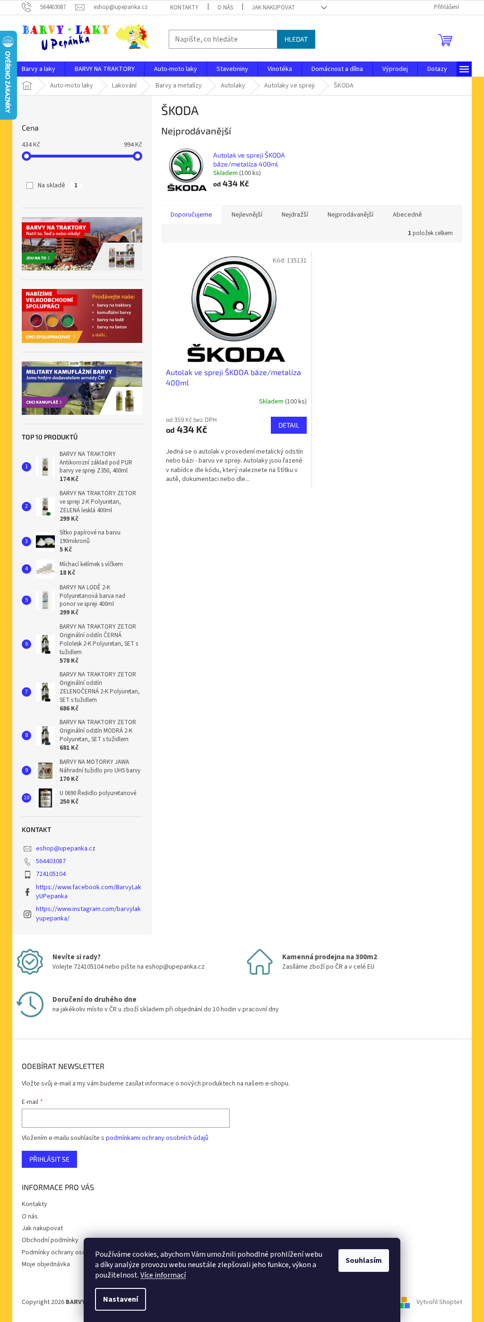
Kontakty (184, 7)
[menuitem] (38, 69)
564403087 (51, 861)
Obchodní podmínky (50, 1240)
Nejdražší (295, 214)
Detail (288, 425)
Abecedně (407, 214)
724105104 (51, 874)
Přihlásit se (49, 1159)
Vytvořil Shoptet (439, 1302)
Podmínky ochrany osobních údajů (70, 1252)
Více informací (163, 1275)
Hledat (296, 39)
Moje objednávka (46, 1264)
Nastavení (120, 1299)
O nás (225, 7)
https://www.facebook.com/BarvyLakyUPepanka (88, 892)
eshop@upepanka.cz (65, 848)
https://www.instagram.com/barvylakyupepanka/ (88, 913)
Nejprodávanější (350, 214)
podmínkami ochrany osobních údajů (157, 1138)
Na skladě (58, 185)
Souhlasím (364, 1260)
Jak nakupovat (273, 7)
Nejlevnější (247, 214)
